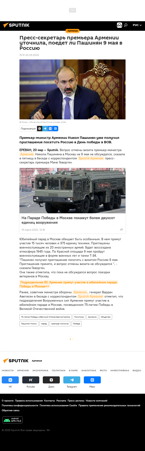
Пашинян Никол (29, 323)
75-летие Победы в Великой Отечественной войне (45, 317)
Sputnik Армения (91, 158)
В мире (73, 370)
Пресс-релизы (76, 400)
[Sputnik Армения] (17, 28)
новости (8, 370)
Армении (26, 154)
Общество (106, 317)
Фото (103, 370)
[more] (121, 229)
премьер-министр (60, 323)
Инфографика (120, 370)
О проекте (8, 400)
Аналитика (88, 370)
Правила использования (29, 400)
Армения (92, 317)
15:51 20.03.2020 (29, 55)
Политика (79, 317)
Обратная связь (10, 410)
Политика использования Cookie (58, 405)
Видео (137, 370)
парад (44, 323)
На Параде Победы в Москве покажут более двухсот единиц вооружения (68, 220)
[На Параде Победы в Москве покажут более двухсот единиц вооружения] (72, 190)
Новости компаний (96, 400)
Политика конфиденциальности (20, 405)
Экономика (40, 370)
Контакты (49, 400)
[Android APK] (13, 420)
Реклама (61, 400)
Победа (76, 323)
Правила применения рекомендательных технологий (109, 405)
